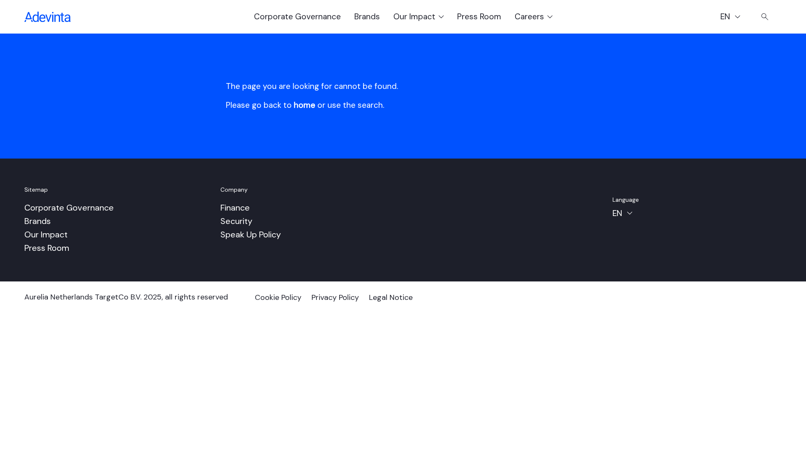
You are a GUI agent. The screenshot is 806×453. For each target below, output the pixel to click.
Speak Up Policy (250, 234)
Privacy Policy (335, 297)
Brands (367, 16)
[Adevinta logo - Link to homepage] (47, 16)
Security (236, 221)
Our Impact (46, 234)
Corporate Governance (297, 16)
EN (734, 17)
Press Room (479, 16)
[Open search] (765, 17)
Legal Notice (391, 297)
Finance (235, 207)
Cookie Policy (278, 297)
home (304, 105)
